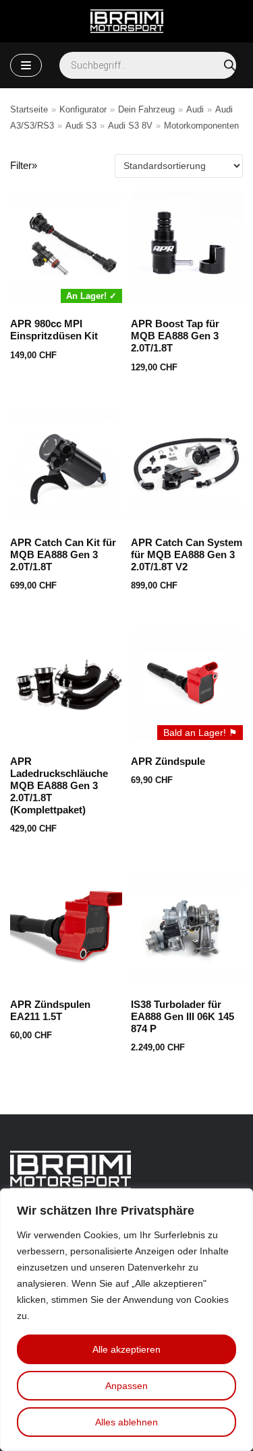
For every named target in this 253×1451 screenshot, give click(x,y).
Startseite (29, 109)
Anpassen (126, 1385)
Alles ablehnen (126, 1422)
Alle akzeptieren (126, 1349)
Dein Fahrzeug (146, 109)
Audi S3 (80, 126)
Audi (195, 109)
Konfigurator (83, 109)
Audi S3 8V (130, 126)
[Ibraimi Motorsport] (126, 21)
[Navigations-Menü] (26, 65)
